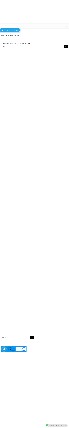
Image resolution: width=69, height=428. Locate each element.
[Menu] (2, 26)
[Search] (64, 26)
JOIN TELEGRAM (11, 30)
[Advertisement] (34, 12)
